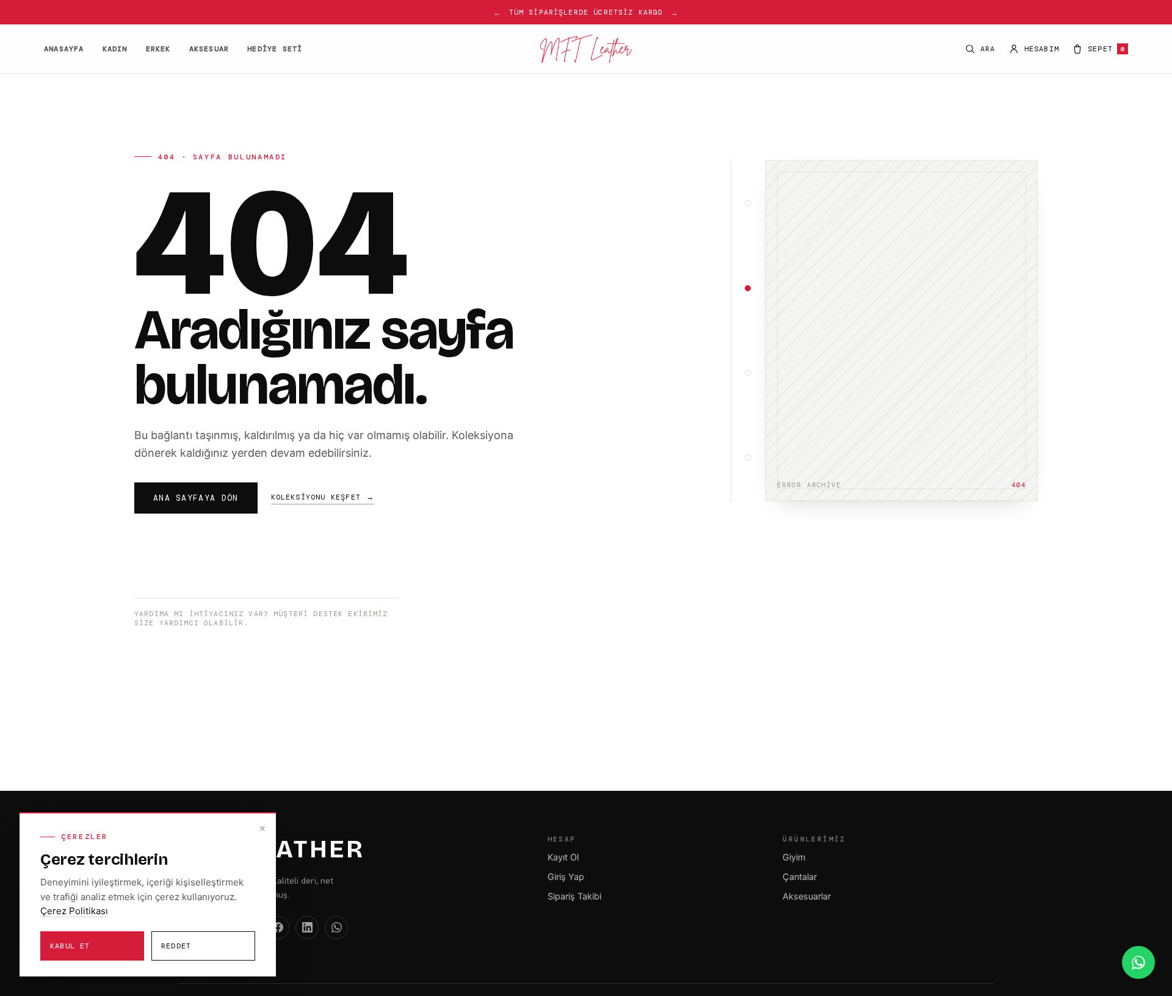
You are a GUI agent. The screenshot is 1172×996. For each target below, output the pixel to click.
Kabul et (70, 946)
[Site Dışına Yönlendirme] (1138, 962)
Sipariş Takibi (574, 896)
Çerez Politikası (74, 911)
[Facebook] (277, 927)
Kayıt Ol (563, 857)
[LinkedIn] (307, 927)
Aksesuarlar (807, 896)
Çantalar (800, 876)
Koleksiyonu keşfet (323, 497)
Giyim (794, 857)
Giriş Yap (566, 876)
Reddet (176, 946)
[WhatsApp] (336, 927)
